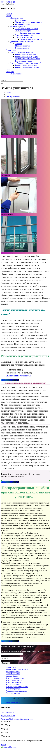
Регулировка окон (13, 672)
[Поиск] (2, 83)
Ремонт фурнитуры (13, 689)
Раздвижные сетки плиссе (16, 691)
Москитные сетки (13, 674)
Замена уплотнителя (14, 680)
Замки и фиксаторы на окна (17, 687)
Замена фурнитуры (13, 682)
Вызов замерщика (13, 684)
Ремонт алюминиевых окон (17, 669)
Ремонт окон (11, 667)
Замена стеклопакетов (15, 678)
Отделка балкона (12, 676)
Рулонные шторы (13, 693)
